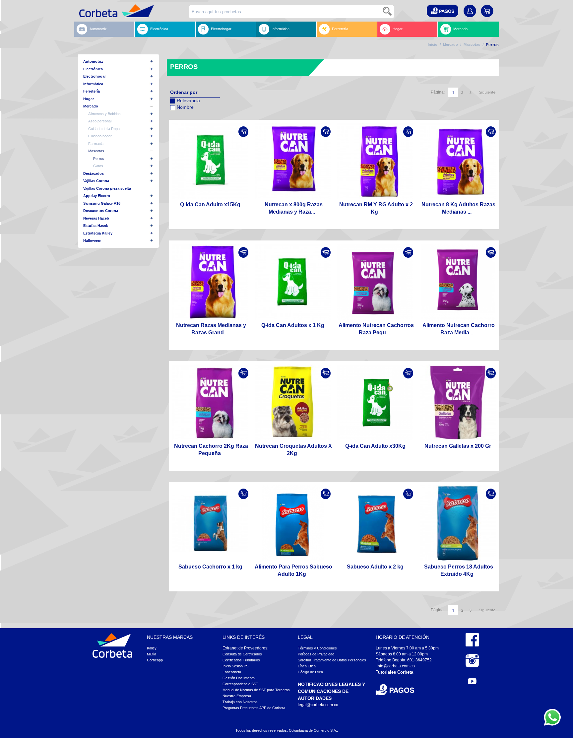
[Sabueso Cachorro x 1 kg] (210, 523)
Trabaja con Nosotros (240, 702)
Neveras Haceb (96, 218)
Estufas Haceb (95, 226)
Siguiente (487, 92)
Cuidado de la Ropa (104, 129)
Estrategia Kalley (97, 233)
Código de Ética (310, 672)
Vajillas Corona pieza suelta (107, 188)
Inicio (432, 44)
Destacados (93, 173)
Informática (280, 29)
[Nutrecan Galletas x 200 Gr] (457, 402)
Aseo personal (99, 121)
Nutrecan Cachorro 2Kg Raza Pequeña (211, 449)
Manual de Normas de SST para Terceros (256, 690)
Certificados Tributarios (241, 660)
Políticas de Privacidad (316, 654)
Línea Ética (307, 666)
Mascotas (472, 44)
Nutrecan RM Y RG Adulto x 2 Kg (376, 208)
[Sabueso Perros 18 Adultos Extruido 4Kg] (457, 523)
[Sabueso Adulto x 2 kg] (375, 523)
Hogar (398, 29)
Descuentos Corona (100, 211)
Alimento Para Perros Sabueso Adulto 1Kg (293, 570)
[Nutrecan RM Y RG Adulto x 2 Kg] (375, 161)
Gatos (98, 166)
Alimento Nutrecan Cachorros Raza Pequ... (376, 328)
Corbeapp (155, 660)
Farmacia (95, 144)
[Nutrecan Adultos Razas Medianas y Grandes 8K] (457, 161)
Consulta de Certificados (242, 654)
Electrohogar (221, 29)
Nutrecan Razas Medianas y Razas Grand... (211, 328)
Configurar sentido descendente (175, 116)
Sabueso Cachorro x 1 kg (210, 567)
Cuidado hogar (100, 136)
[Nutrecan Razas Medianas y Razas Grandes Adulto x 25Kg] (210, 281)
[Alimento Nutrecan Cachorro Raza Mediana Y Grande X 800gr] (457, 281)
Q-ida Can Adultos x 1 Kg (292, 325)
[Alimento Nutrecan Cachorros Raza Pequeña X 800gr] (375, 281)
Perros (98, 159)
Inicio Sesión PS (235, 666)
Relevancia (188, 100)
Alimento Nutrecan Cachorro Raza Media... (458, 328)
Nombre (185, 107)
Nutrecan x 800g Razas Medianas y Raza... (294, 208)
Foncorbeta (232, 672)
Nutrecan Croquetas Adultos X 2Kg (293, 449)
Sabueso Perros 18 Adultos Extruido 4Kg (458, 570)
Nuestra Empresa (237, 696)
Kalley (152, 648)
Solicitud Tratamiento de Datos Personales (332, 660)
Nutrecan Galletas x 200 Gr (457, 446)
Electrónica (159, 29)
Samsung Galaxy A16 (101, 203)
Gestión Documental (239, 678)
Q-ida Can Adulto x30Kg (375, 446)
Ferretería (340, 29)
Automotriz (98, 29)
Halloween (92, 240)
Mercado (460, 29)
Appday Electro (96, 196)
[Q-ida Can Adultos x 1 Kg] (293, 281)
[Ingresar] (243, 131)
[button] (442, 11)
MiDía (151, 654)
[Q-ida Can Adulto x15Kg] (210, 161)
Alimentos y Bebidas (104, 114)
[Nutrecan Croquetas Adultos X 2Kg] (293, 402)
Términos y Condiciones (317, 648)
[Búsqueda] (387, 11)
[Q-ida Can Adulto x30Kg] (375, 402)
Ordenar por (183, 92)
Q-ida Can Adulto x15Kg (210, 204)
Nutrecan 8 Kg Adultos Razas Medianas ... (458, 208)
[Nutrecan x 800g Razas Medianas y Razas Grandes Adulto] (293, 161)
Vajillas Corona (96, 181)
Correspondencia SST (240, 684)
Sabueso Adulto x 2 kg (375, 567)
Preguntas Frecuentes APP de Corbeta (254, 708)
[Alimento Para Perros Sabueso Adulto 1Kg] (293, 523)
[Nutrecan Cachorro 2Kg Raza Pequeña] (210, 402)
